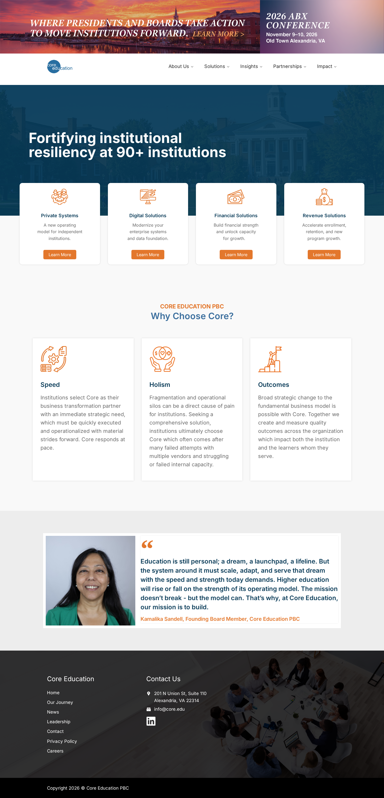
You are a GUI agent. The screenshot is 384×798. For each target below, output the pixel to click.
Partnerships (287, 66)
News (53, 712)
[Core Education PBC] (80, 67)
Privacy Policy (62, 741)
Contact (55, 731)
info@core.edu (169, 709)
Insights (249, 66)
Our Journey (60, 702)
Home (53, 692)
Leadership (58, 721)
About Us (178, 66)
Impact (324, 66)
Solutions (214, 66)
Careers (55, 751)
